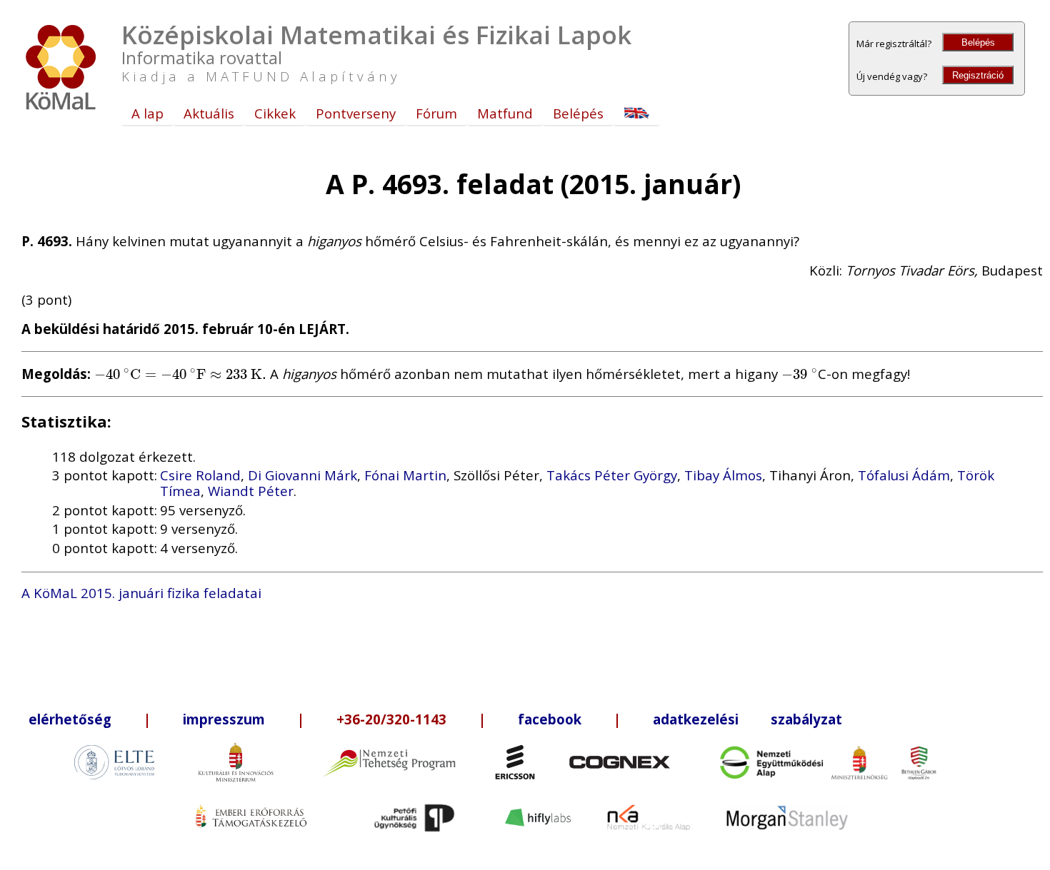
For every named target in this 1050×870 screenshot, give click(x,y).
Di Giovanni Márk (302, 475)
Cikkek (275, 113)
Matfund (505, 113)
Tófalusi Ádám (904, 475)
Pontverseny (356, 113)
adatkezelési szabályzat (747, 719)
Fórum (436, 113)
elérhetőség (70, 719)
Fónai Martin (405, 475)
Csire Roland (200, 475)
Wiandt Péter (251, 491)
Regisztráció (978, 75)
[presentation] (180, 374)
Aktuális (209, 113)
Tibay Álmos (723, 475)
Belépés (978, 42)
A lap (147, 113)
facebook (549, 719)
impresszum (224, 719)
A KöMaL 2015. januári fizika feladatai (141, 593)
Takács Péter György (611, 475)
